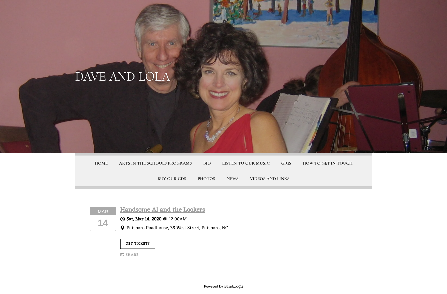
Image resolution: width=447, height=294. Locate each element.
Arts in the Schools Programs (155, 163)
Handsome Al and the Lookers (162, 210)
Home (101, 163)
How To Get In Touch (328, 163)
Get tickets (138, 244)
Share (132, 255)
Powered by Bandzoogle (223, 286)
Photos (206, 178)
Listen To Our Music (246, 163)
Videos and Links (269, 178)
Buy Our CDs (172, 178)
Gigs (286, 163)
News (233, 178)
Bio (207, 163)
